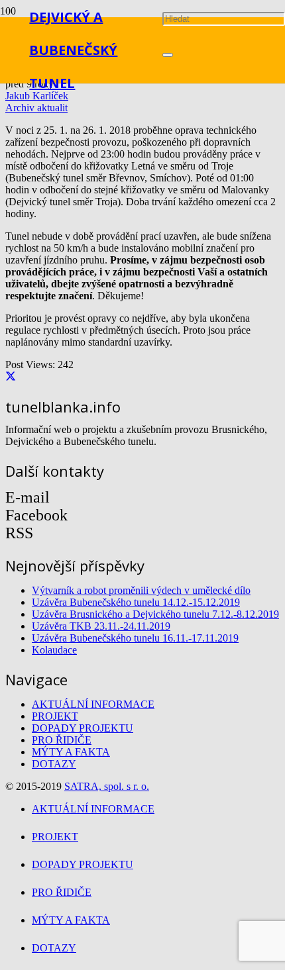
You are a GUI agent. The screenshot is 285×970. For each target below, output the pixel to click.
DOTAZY (54, 763)
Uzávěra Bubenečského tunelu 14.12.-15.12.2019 (136, 602)
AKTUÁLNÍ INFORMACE (93, 704)
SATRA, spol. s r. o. (106, 786)
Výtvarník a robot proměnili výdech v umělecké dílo (141, 590)
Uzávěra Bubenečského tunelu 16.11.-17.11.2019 (135, 638)
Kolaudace (54, 649)
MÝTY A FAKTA (71, 751)
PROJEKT (55, 716)
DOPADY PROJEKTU (82, 728)
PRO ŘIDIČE (61, 740)
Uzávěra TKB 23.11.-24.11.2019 (101, 626)
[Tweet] (10, 377)
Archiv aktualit (36, 107)
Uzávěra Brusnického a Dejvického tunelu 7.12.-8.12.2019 (155, 614)
